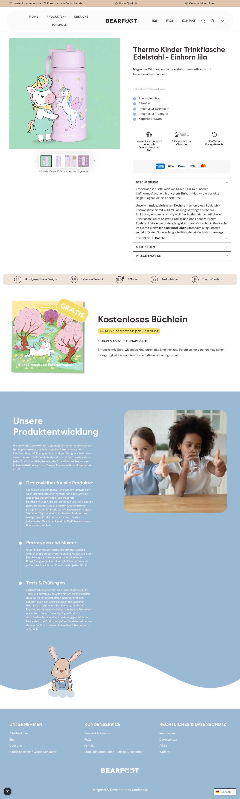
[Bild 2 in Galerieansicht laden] (58, 161)
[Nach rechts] (94, 161)
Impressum (167, 733)
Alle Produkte (18, 733)
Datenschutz (168, 740)
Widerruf (165, 752)
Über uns (15, 746)
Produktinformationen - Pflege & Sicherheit (113, 752)
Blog (12, 740)
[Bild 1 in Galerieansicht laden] (46, 161)
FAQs (88, 740)
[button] (203, 21)
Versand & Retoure (97, 733)
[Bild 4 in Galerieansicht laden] (83, 161)
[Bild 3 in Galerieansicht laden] (70, 161)
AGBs (163, 746)
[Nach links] (35, 161)
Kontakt (89, 746)
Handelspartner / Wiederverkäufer (32, 752)
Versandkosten (157, 88)
